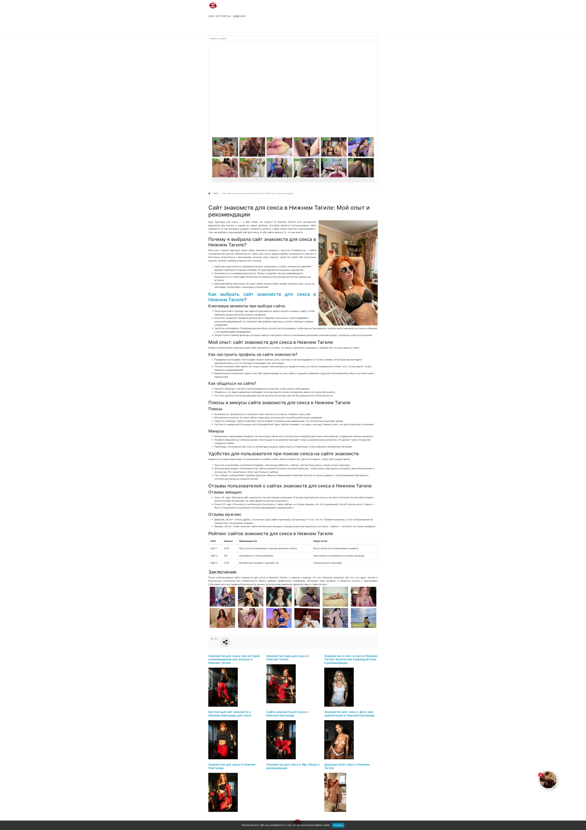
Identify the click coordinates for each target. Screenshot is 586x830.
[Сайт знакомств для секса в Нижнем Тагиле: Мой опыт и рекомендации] (348, 273)
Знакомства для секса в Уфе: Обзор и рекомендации (292, 766)
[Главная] (209, 193)
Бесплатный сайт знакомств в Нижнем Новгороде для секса (229, 713)
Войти (215, 27)
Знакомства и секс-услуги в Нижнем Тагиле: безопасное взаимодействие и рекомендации (350, 659)
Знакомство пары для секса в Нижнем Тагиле (287, 657)
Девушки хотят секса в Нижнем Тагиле (346, 766)
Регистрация (233, 27)
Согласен (338, 825)
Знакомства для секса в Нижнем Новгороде (231, 766)
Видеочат (239, 16)
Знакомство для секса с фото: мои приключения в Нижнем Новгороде (349, 713)
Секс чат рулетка (219, 16)
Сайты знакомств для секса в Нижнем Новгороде (287, 713)
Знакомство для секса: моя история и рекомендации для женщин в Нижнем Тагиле (234, 659)
